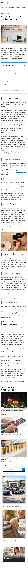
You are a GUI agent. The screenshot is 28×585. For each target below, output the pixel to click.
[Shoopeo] (9, 3)
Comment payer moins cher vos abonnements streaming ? (12, 435)
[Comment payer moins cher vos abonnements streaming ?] (14, 424)
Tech (2, 438)
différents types (21, 172)
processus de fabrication (10, 125)
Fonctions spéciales (8, 87)
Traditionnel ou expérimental (10, 76)
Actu (2, 414)
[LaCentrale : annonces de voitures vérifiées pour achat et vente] (14, 489)
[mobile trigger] (2, 3)
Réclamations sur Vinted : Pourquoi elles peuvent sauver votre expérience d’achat (12, 541)
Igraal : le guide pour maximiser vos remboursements (12, 557)
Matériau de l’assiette (8, 79)
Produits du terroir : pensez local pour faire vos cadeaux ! (12, 411)
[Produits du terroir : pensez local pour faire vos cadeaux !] (14, 400)
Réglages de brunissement (10, 84)
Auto (3, 504)
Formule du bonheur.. (8, 70)
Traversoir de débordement (10, 81)
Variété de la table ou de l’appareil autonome (14, 90)
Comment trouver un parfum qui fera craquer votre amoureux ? (13, 458)
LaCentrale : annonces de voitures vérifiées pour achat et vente (13, 507)
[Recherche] (22, 3)
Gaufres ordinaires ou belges (10, 73)
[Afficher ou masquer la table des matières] (19, 65)
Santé (2, 461)
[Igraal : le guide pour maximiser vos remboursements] (14, 554)
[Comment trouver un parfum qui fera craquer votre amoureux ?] (14, 448)
